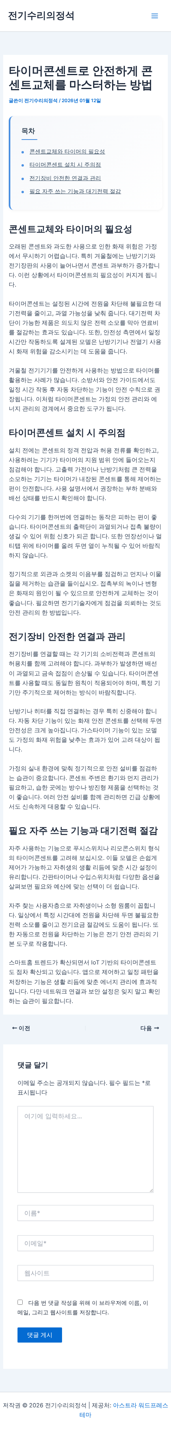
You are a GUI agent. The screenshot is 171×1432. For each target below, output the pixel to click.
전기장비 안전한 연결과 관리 (65, 178)
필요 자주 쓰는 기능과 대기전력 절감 (75, 191)
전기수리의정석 (41, 15)
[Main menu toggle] (154, 16)
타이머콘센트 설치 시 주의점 (65, 164)
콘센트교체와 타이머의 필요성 (67, 151)
